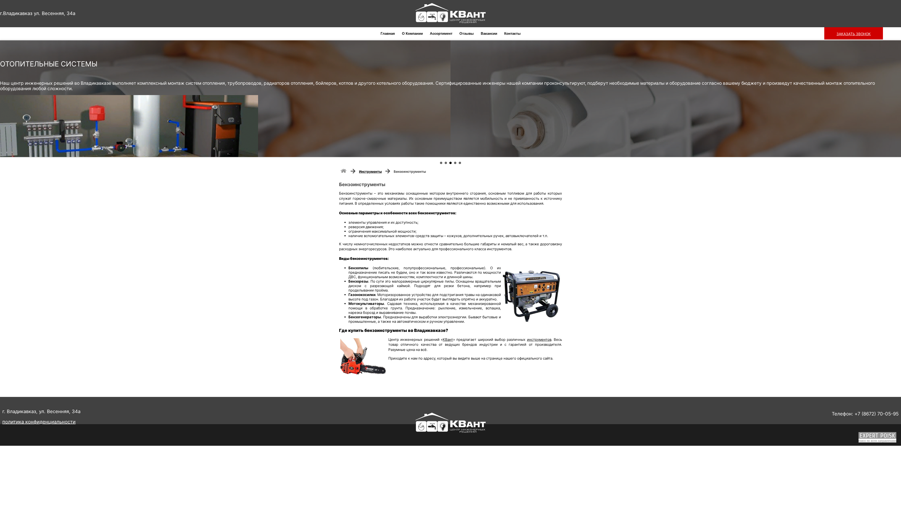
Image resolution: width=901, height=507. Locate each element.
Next (895, 98)
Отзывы (466, 33)
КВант (448, 339)
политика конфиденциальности (39, 421)
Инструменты (370, 171)
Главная (388, 33)
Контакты (512, 33)
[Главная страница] (343, 170)
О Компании (412, 33)
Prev (6, 98)
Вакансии (489, 33)
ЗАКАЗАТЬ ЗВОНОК (853, 34)
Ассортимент (441, 33)
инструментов (539, 339)
